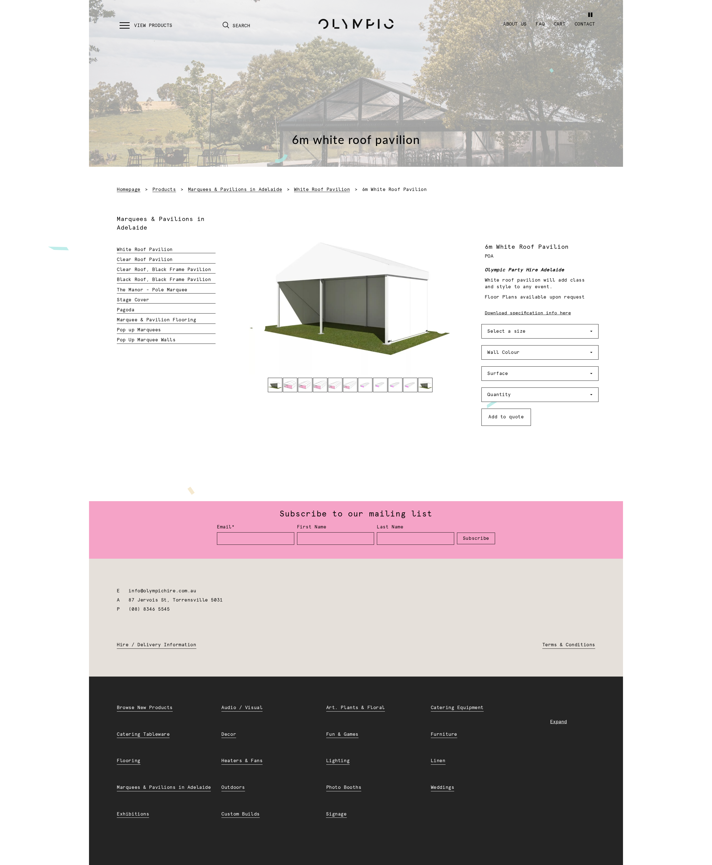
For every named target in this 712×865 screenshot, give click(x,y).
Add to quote (506, 417)
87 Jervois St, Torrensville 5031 (175, 600)
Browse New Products (145, 707)
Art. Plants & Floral (355, 707)
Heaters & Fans (242, 761)
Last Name (390, 527)
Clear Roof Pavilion (145, 259)
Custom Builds (240, 814)
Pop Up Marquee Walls (146, 340)
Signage (336, 814)
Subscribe (476, 538)
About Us (515, 24)
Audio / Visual (242, 707)
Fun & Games (342, 734)
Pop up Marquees (139, 330)
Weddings (442, 787)
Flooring (128, 761)
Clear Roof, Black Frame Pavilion (164, 269)
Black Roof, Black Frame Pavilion (164, 279)
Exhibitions (133, 814)
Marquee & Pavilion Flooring (156, 320)
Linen (438, 761)
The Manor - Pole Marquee (152, 290)
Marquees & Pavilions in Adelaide (235, 189)
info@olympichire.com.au (162, 591)
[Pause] (590, 15)
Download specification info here (528, 313)
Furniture (444, 734)
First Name (312, 527)
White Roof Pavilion (322, 189)
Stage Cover (133, 300)
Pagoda (125, 310)
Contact (585, 24)
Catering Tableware (143, 734)
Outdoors (233, 787)
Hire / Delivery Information (156, 645)
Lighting (338, 761)
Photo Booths (344, 787)
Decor (228, 734)
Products (164, 189)
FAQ (540, 24)
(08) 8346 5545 (149, 609)
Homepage (128, 189)
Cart (559, 24)
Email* (225, 527)
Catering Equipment (457, 707)
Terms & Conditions (568, 645)
